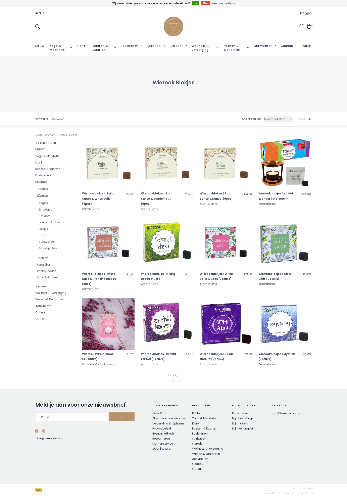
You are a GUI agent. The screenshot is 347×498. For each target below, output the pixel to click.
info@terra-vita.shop (50, 438)
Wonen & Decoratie (232, 48)
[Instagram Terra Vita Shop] (43, 431)
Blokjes (73, 134)
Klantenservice (162, 444)
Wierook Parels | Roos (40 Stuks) (98, 356)
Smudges (45, 210)
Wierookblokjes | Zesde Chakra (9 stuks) (217, 356)
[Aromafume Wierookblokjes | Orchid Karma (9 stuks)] (167, 324)
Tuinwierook (47, 242)
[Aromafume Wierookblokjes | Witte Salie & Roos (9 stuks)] (226, 243)
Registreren (240, 413)
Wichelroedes (46, 271)
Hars (42, 235)
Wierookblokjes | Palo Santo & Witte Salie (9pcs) (98, 198)
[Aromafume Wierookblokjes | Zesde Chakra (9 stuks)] (226, 324)
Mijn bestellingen (243, 418)
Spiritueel (154, 46)
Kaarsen (42, 258)
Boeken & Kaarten (100, 48)
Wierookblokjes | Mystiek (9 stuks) (276, 356)
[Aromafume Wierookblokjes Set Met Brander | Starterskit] (284, 163)
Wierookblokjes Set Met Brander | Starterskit (275, 195)
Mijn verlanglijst (242, 428)
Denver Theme (271, 493)
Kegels (43, 203)
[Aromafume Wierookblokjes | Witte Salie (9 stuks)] (284, 243)
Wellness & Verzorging (200, 48)
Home (38, 134)
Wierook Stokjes (50, 222)
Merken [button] (57, 119)
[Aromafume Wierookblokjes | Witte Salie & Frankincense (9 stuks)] (108, 243)
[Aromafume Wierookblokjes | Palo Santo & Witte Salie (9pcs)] (108, 163)
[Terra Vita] (173, 26)
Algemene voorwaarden (169, 418)
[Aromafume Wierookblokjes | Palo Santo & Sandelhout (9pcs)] (167, 163)
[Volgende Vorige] (180, 380)
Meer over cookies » (223, 3)
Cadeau (287, 46)
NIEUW (40, 46)
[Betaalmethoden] (39, 490)
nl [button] (40, 13)
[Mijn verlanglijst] (301, 26)
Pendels (42, 189)
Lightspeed (307, 493)
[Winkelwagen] (309, 26)
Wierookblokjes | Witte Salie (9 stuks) (275, 276)
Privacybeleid (161, 428)
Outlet (306, 46)
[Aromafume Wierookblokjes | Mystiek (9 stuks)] (284, 324)
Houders (44, 216)
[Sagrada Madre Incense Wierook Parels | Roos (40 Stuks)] (108, 324)
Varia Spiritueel (47, 277)
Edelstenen (129, 46)
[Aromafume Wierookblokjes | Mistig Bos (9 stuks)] (167, 243)
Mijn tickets (240, 423)
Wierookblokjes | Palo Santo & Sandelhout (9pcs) (156, 198)
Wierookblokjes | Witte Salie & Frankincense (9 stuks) (99, 279)
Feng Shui (43, 265)
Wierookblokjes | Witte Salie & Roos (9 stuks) (216, 276)
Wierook (62, 134)
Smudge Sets (48, 248)
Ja (195, 3)
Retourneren (161, 439)
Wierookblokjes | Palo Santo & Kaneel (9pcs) (216, 195)
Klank (81, 46)
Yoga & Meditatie (57, 48)
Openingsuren (162, 449)
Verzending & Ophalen (168, 423)
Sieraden (177, 46)
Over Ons (159, 413)
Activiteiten (263, 46)
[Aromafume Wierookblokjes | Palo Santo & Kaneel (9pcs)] (226, 163)
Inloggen (306, 13)
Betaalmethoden (164, 434)
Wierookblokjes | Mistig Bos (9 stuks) (158, 276)
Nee (205, 3)
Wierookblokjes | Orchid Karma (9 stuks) (158, 356)
